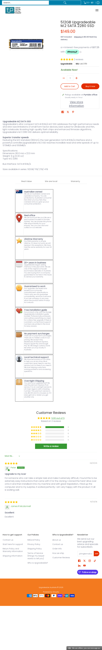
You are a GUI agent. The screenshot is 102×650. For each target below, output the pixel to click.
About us (56, 540)
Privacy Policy (33, 544)
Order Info (57, 548)
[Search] (65, 3)
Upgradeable (66, 63)
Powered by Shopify (51, 592)
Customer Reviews (61, 557)
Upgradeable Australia (48, 587)
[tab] (26, 181)
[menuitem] (88, 2)
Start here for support (13, 544)
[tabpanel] (51, 293)
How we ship (58, 553)
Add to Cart (69, 86)
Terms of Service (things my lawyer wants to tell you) (35, 556)
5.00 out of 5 (58, 418)
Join (96, 553)
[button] (67, 59)
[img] (11, 463)
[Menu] (97, 10)
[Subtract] (64, 78)
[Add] (76, 78)
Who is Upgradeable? (37, 563)
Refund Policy (33, 540)
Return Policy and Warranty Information (13, 550)
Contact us (8, 540)
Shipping (78, 37)
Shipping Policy (34, 548)
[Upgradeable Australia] (13, 10)
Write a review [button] (51, 446)
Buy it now (90, 86)
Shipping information (12, 556)
